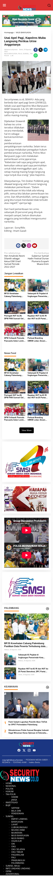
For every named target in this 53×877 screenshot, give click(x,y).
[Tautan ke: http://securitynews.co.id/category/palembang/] (47, 608)
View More (27, 430)
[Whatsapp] (35, 55)
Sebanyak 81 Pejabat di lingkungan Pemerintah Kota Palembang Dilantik (38, 295)
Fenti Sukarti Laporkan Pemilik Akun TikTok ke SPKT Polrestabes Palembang (27, 723)
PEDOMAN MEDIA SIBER (37, 760)
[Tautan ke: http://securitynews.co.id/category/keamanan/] (47, 687)
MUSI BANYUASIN (10, 53)
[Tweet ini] (40, 50)
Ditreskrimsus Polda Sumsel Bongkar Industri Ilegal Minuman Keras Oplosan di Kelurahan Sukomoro (28, 731)
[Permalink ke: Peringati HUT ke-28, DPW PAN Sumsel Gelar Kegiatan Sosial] (14, 307)
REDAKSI (6, 762)
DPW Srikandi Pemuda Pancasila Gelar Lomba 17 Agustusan (14, 339)
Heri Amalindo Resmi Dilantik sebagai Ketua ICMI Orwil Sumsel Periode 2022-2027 (14, 260)
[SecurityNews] (27, 7)
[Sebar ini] (35, 50)
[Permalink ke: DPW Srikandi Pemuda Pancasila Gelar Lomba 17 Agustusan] (14, 329)
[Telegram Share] (45, 50)
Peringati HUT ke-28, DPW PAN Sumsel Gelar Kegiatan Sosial (14, 317)
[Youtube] (34, 245)
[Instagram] (29, 245)
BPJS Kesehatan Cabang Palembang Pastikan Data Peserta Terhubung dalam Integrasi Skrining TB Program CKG (13, 295)
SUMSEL (26, 53)
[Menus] (4, 5)
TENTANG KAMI (20, 762)
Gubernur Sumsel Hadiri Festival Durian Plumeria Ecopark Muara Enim (38, 258)
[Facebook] (18, 245)
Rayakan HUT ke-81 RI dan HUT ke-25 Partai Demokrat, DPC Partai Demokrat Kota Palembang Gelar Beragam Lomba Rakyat (38, 317)
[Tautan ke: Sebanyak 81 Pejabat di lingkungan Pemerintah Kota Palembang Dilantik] (10, 659)
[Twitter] (23, 245)
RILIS (20, 53)
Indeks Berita (34, 762)
